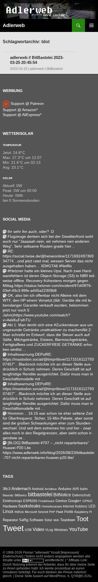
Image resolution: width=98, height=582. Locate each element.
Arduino (64, 488)
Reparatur (10, 520)
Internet (68, 506)
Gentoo (61, 501)
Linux (8, 511)
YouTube (78, 529)
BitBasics (21, 495)
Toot (82, 518)
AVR (75, 489)
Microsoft (31, 511)
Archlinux (51, 489)
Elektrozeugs (12, 501)
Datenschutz (81, 495)
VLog (49, 530)
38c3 (6, 489)
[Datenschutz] (13, 556)
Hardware (10, 506)
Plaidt (59, 511)
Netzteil (43, 511)
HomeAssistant (52, 506)
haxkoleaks (30, 506)
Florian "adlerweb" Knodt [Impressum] (51, 552)
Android (38, 489)
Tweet (13, 528)
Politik (68, 511)
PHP (52, 511)
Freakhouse (46, 501)
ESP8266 (30, 501)
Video (38, 529)
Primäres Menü (91, 25)
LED (91, 506)
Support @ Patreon (27, 103)
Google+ (74, 501)
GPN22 (87, 501)
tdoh (56, 520)
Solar (7, 178)
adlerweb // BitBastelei (46, 69)
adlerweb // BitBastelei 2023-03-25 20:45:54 (37, 60)
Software (36, 520)
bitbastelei (40, 494)
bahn (84, 489)
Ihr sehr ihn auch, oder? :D (31, 231)
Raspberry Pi (83, 511)
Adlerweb (14, 25)
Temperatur (12, 145)
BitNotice (62, 494)
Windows (61, 530)
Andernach (21, 488)
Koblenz (81, 506)
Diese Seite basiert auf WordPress (40, 576)
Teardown (67, 520)
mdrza (19, 512)
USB (28, 530)
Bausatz (8, 495)
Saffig (23, 520)
